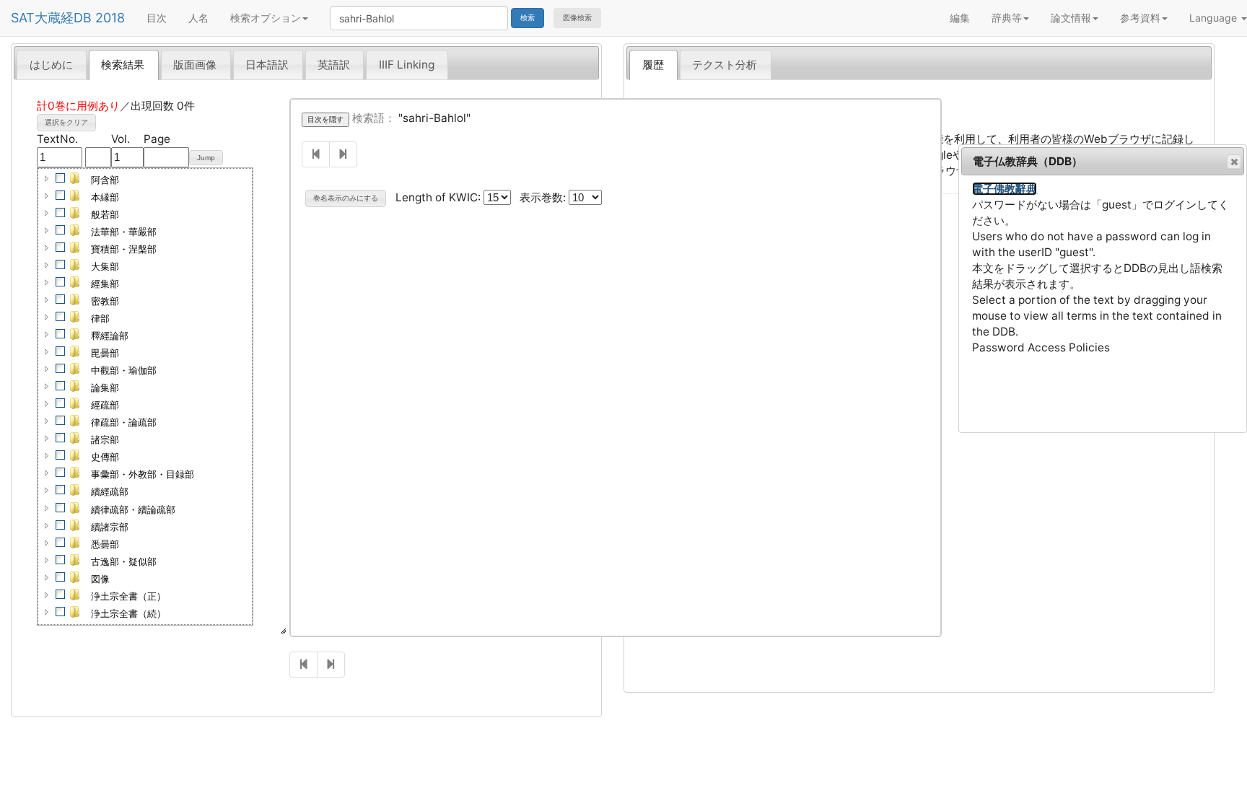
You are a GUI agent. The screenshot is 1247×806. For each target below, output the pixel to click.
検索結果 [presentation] (122, 64)
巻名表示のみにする (345, 198)
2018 (110, 17)
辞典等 (1007, 18)
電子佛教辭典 (1004, 189)
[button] (47, 178)
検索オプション (265, 18)
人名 (198, 18)
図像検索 (577, 18)
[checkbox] (60, 178)
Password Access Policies (1041, 347)
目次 (156, 18)
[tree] (145, 396)
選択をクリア (66, 122)
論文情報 (1071, 18)
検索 (527, 18)
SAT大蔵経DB (51, 17)
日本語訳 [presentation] (267, 64)
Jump (206, 158)
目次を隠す (325, 119)
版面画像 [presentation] (194, 64)
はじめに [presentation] (51, 64)
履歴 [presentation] (653, 64)
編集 (960, 18)
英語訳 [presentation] (334, 64)
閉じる (1234, 161)
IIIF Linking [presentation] (406, 64)
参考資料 (1140, 18)
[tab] (52, 64)
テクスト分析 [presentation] (724, 64)
